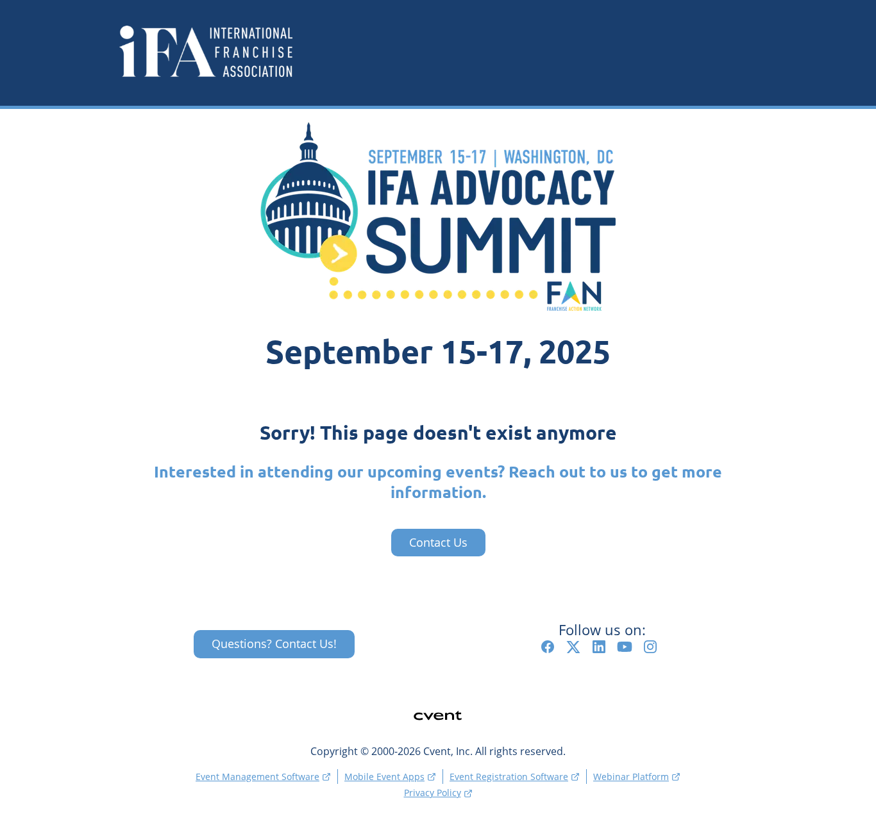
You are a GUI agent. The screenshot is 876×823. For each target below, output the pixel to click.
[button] (551, 650)
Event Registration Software (509, 776)
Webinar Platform (631, 776)
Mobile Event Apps (384, 776)
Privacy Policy (432, 792)
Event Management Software (257, 776)
